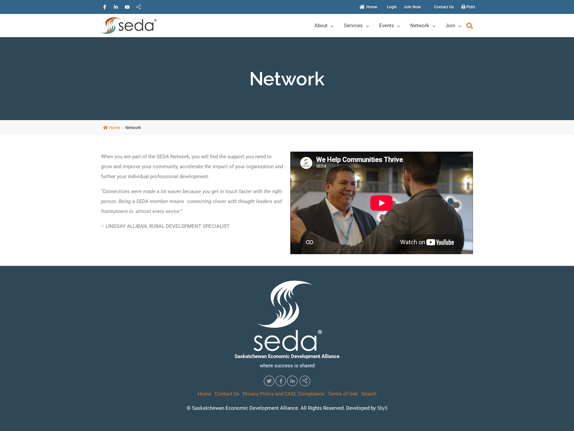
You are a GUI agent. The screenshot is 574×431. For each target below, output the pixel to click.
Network (419, 26)
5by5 (382, 408)
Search (368, 394)
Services (353, 26)
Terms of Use (343, 394)
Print (470, 7)
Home (114, 127)
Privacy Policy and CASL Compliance (284, 394)
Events (386, 26)
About (321, 26)
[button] (469, 26)
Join (450, 26)
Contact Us (227, 394)
